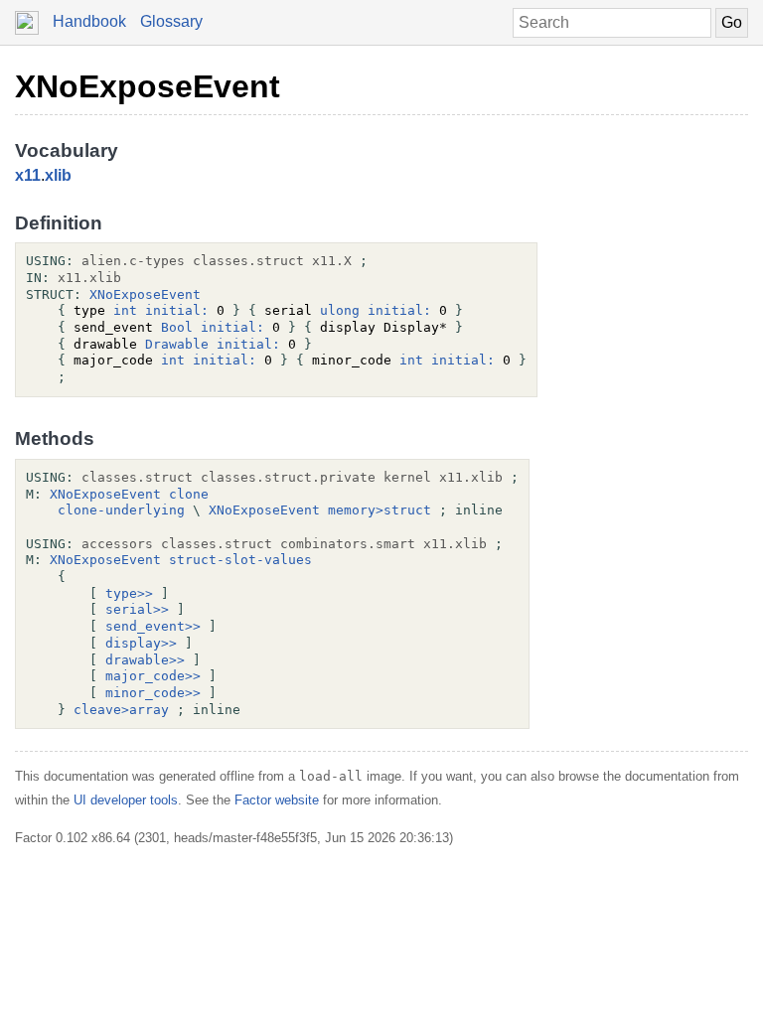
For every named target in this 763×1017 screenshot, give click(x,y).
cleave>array (121, 709)
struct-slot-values (240, 559)
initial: (177, 310)
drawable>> (145, 660)
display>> (141, 643)
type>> (129, 593)
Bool (177, 327)
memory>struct (379, 510)
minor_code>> (153, 692)
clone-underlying (121, 510)
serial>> (137, 609)
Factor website (276, 800)
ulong (340, 310)
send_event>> (153, 626)
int (125, 310)
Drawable (177, 344)
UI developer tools (126, 800)
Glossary (171, 21)
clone (189, 494)
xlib (58, 175)
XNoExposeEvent (147, 86)
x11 (28, 175)
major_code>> (153, 675)
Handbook (89, 21)
